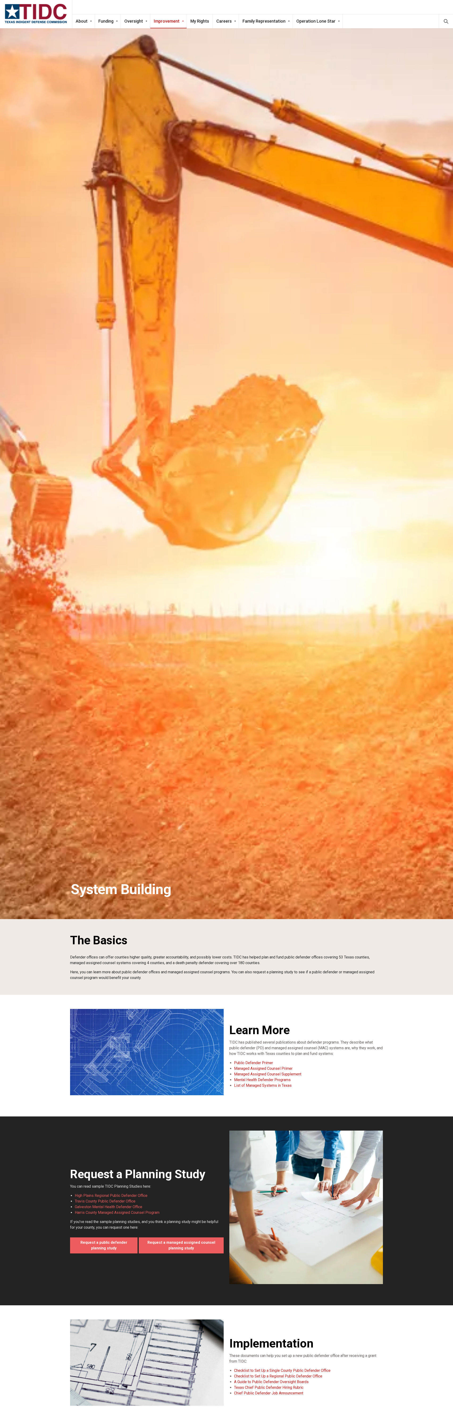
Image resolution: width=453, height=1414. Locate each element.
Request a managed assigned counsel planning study (181, 1245)
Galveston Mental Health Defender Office (108, 1207)
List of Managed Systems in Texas (263, 1085)
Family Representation (264, 21)
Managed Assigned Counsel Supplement (267, 1074)
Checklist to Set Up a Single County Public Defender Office (282, 1370)
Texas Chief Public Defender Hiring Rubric (268, 1387)
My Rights (199, 21)
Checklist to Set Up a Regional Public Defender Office (278, 1376)
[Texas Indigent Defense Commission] (36, 14)
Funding (105, 21)
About (82, 21)
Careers (224, 21)
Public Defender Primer (253, 1063)
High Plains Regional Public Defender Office (111, 1195)
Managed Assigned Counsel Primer (263, 1068)
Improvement (167, 21)
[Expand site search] (446, 21)
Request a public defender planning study (103, 1245)
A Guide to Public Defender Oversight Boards (271, 1382)
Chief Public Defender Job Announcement (268, 1393)
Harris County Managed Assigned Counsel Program (117, 1212)
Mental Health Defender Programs (262, 1080)
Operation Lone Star (316, 21)
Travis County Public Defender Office (105, 1201)
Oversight (133, 21)
